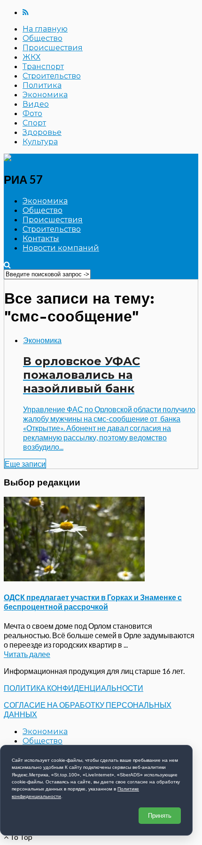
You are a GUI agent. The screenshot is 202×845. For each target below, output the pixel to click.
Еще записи (25, 463)
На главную (45, 28)
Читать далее (27, 653)
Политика (42, 85)
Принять (159, 815)
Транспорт (43, 66)
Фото (32, 113)
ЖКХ (31, 57)
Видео (36, 104)
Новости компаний (61, 247)
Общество (42, 38)
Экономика (45, 94)
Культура (40, 141)
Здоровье (42, 132)
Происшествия (53, 47)
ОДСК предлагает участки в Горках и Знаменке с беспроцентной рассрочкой (93, 602)
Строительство (52, 75)
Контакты (41, 238)
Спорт (34, 122)
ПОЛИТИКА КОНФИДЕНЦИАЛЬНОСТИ (73, 687)
